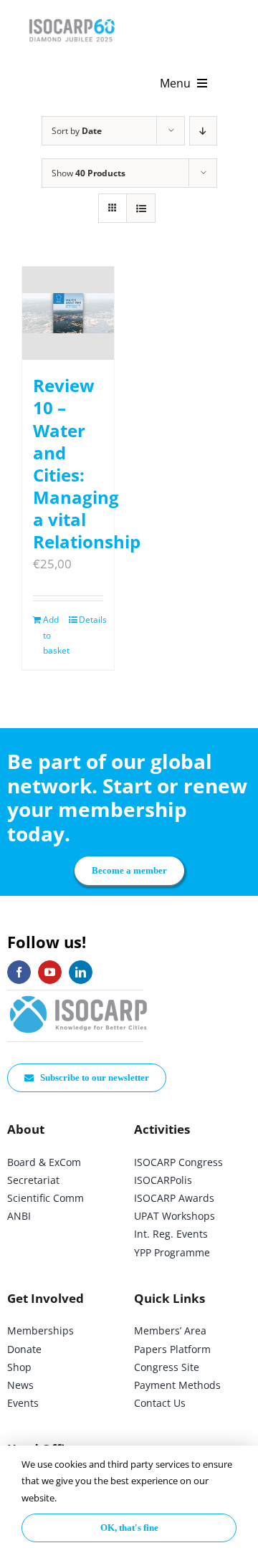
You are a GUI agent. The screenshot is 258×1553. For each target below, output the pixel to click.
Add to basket (55, 634)
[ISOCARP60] (72, 17)
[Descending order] (203, 130)
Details (91, 619)
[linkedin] (80, 972)
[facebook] (19, 972)
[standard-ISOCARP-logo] (78, 996)
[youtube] (50, 972)
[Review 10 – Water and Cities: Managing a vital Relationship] (68, 313)
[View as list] (141, 208)
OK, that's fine (129, 1527)
